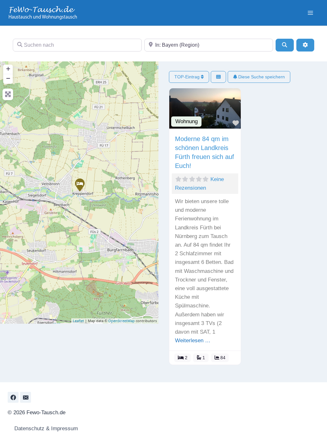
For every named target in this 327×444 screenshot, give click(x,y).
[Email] (25, 397)
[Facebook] (13, 397)
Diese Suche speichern (261, 76)
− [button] (8, 78)
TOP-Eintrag (187, 76)
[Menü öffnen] (310, 13)
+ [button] (8, 69)
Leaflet (78, 320)
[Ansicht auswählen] (218, 77)
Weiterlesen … (192, 340)
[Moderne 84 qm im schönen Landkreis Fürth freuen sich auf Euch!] (79, 185)
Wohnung (186, 121)
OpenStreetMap (121, 320)
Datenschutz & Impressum (45, 428)
